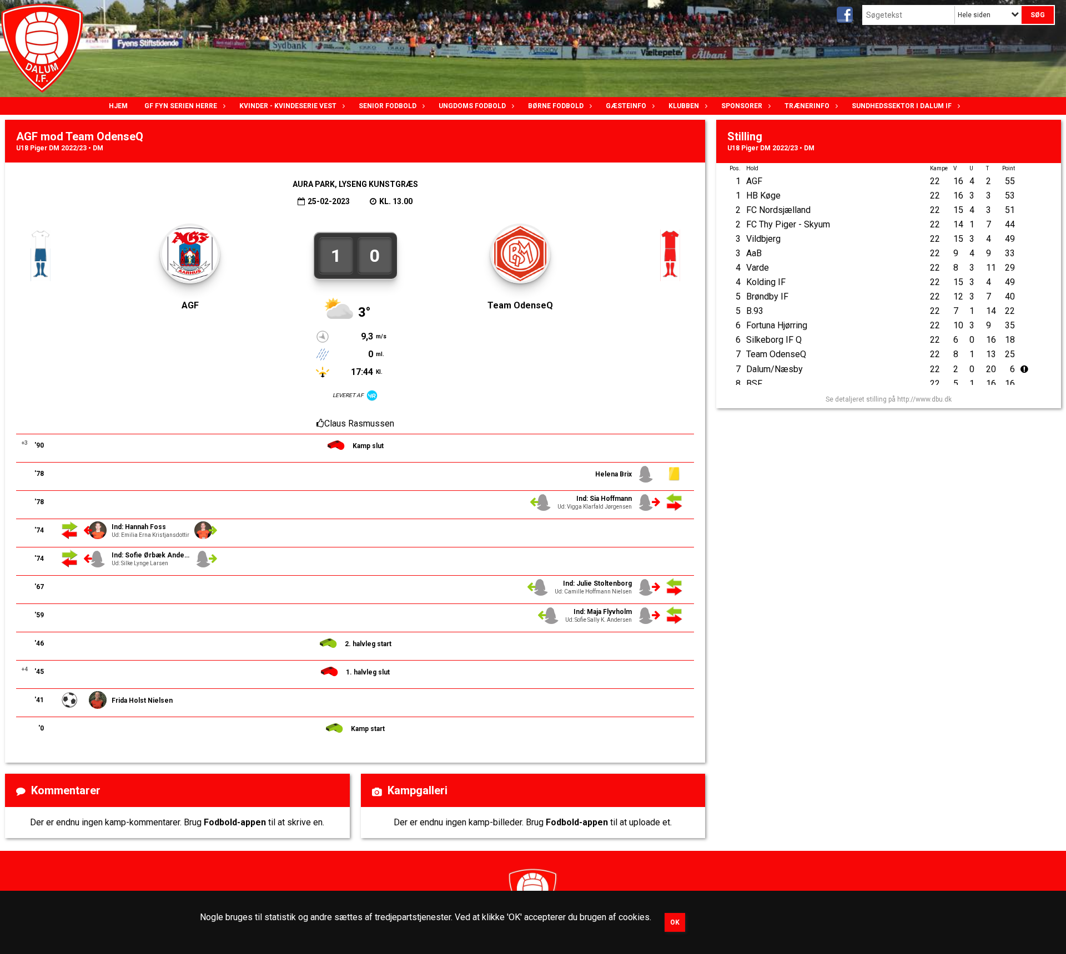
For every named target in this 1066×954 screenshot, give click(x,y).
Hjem (118, 106)
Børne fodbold (556, 106)
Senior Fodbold (387, 106)
